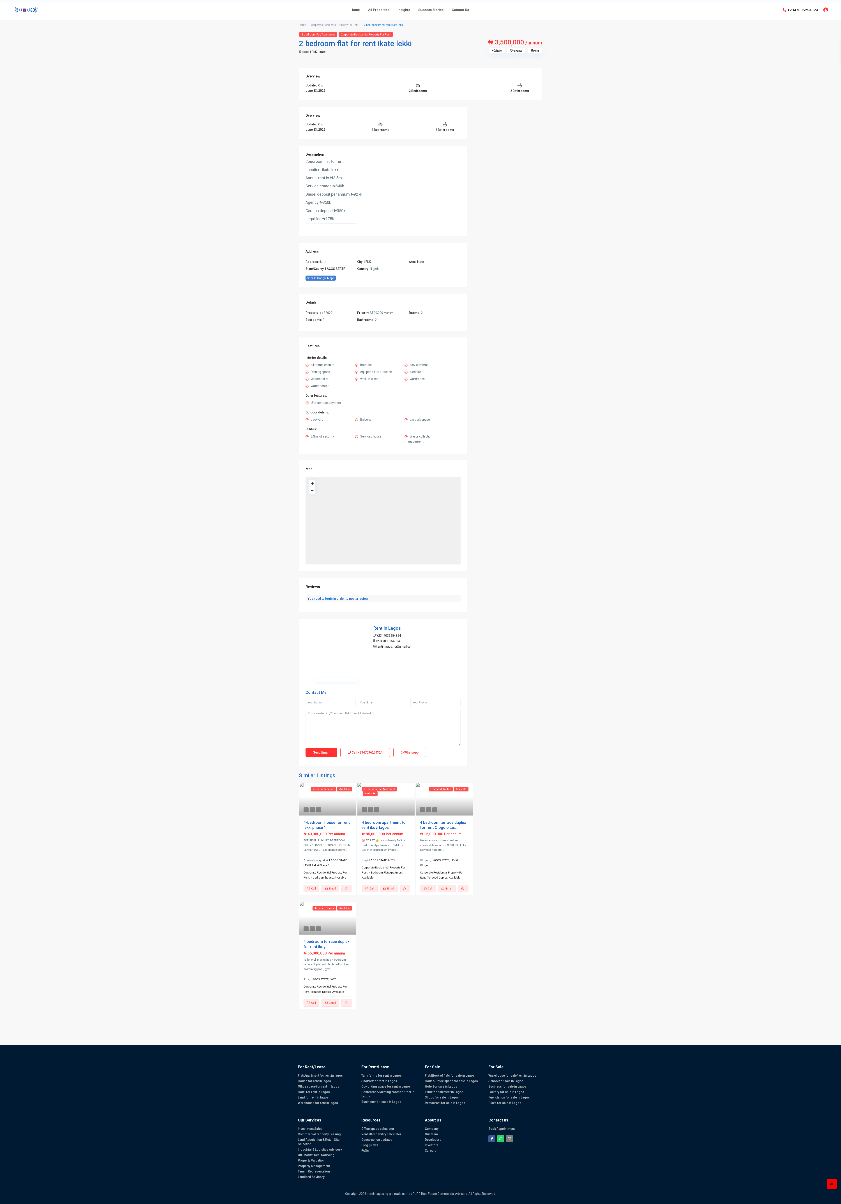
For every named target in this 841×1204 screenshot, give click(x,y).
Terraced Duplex (437, 877)
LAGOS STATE (335, 269)
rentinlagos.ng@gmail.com (394, 646)
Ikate (322, 52)
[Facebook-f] (491, 1138)
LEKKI (314, 52)
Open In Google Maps (320, 278)
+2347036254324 (802, 10)
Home (355, 10)
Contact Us (460, 10)
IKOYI (391, 860)
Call (366, 752)
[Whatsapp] (500, 1138)
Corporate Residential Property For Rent (335, 24)
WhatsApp (411, 752)
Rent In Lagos (387, 628)
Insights (404, 10)
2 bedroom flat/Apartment (318, 34)
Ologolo (425, 865)
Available (340, 877)
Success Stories (430, 10)
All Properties (378, 10)
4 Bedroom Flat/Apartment (386, 872)
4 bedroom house (322, 877)
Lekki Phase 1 (320, 865)
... (346, 849)
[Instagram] (509, 1138)
